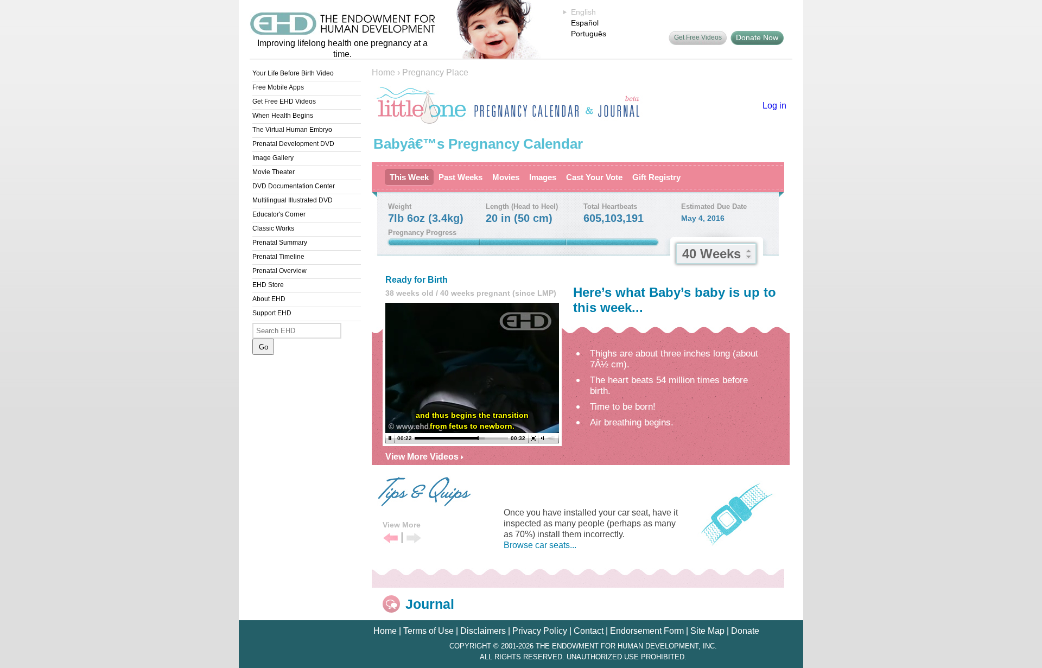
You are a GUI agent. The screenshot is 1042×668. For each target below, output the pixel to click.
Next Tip (414, 538)
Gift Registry (656, 177)
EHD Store (268, 285)
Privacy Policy (539, 630)
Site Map (707, 630)
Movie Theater (273, 172)
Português (588, 33)
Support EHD (271, 313)
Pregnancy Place (435, 72)
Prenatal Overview (279, 271)
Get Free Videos (698, 37)
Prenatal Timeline (278, 256)
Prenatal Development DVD (293, 144)
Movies (505, 177)
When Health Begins (282, 115)
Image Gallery (273, 158)
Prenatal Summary (279, 242)
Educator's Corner (279, 214)
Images (542, 177)
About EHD (268, 299)
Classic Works (273, 228)
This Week (409, 177)
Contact (588, 630)
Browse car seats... (540, 545)
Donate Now (757, 37)
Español (585, 22)
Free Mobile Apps (278, 87)
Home (383, 72)
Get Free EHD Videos (284, 101)
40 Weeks (711, 253)
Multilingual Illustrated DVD (292, 200)
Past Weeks (460, 177)
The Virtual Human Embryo (292, 129)
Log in (774, 105)
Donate (745, 630)
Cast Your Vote (594, 177)
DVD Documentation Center (293, 186)
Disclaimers (483, 630)
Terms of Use (428, 630)
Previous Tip (390, 538)
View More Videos (423, 456)
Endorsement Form (647, 630)
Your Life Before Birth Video (293, 73)
